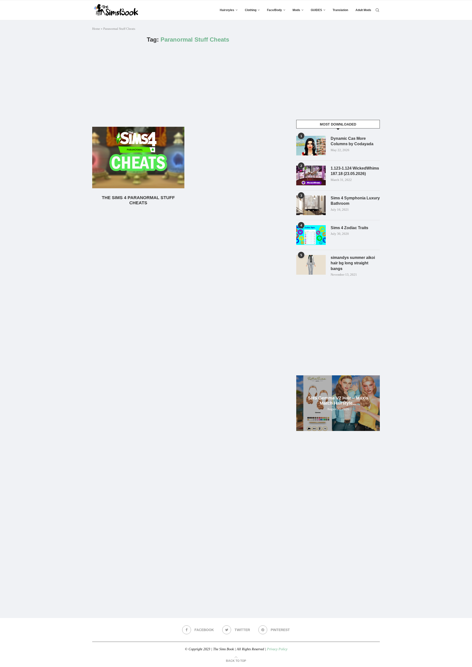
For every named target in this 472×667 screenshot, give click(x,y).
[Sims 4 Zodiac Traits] (311, 235)
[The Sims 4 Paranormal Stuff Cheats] (138, 157)
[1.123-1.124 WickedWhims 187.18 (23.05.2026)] (311, 175)
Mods (296, 10)
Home (96, 29)
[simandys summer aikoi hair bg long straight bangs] (311, 265)
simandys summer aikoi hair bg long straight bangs (353, 263)
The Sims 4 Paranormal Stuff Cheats (138, 200)
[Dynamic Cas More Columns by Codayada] (311, 146)
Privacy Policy (277, 649)
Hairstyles (227, 10)
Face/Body (274, 10)
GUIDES (316, 10)
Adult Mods (363, 10)
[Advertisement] (188, 84)
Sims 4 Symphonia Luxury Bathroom (355, 201)
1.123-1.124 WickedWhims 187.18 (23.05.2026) (355, 171)
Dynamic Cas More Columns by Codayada (352, 141)
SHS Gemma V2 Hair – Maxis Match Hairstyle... (338, 401)
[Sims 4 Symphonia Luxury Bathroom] (311, 205)
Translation (340, 10)
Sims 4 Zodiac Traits (349, 228)
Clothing (250, 10)
